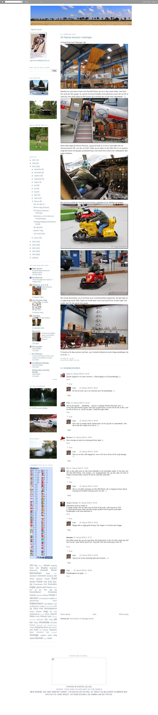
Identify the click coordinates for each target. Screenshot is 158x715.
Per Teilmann (37, 354)
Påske (36, 623)
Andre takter (36, 374)
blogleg (44, 568)
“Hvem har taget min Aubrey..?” (42, 280)
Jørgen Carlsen (72, 503)
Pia (67, 468)
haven (55, 587)
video (45, 638)
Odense (54, 616)
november (38, 172)
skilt (49, 627)
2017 (34, 160)
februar (37, 201)
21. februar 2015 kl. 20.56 (83, 437)
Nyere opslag (65, 614)
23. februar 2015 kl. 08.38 (88, 421)
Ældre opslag (123, 614)
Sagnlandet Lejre (41, 625)
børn (55, 573)
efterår (32, 579)
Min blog (53, 611)
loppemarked (49, 606)
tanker (50, 635)
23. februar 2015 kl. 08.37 (88, 388)
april (36, 195)
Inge (74, 388)
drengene (50, 576)
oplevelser (39, 619)
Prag (50, 619)
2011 (34, 251)
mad (41, 608)
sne (31, 630)
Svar (68, 379)
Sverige (34, 635)
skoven (54, 627)
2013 (34, 245)
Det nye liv (36, 331)
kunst (55, 601)
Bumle (54, 570)
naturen (53, 614)
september (38, 179)
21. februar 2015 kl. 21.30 (79, 468)
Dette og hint (37, 268)
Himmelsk (52, 592)
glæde (39, 587)
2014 (34, 242)
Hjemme (39, 595)
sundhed (54, 632)
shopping (39, 627)
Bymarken (36, 573)
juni (35, 188)
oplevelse (32, 619)
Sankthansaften (52, 625)
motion (42, 614)
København (36, 603)
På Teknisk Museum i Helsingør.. (76, 37)
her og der (35, 590)
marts (36, 198)
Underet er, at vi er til (40, 285)
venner (39, 638)
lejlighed (50, 604)
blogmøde (53, 568)
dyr (55, 576)
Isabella (52, 598)
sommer (45, 630)
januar (36, 238)
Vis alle (55, 379)
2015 (34, 166)
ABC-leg (33, 565)
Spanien (53, 630)
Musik (47, 614)
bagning (54, 565)
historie (33, 595)
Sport (31, 632)
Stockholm (39, 632)
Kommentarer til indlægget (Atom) (82, 619)
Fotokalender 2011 (40, 584)
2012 (34, 248)
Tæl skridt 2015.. (40, 234)
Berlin (32, 568)
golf (44, 587)
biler (37, 568)
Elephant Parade (42, 579)
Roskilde (44, 622)
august (37, 182)
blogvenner (33, 570)
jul (56, 598)
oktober (37, 176)
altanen (40, 565)
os (46, 619)
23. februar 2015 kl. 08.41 (88, 486)
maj (35, 192)
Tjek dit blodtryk (37, 365)
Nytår (49, 616)
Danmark (42, 576)
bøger (48, 573)
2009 (34, 258)
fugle (32, 587)
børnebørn (33, 576)
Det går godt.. (38, 227)
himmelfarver (35, 592)
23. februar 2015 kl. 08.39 (88, 452)
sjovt (46, 627)
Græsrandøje (36, 348)
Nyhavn (43, 616)
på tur (76, 360)
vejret (32, 638)
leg (45, 604)
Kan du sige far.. (39, 204)
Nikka (32, 616)
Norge (37, 616)
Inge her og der (36, 29)
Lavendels (36, 316)
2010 (34, 254)
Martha (32, 611)
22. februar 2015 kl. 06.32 (88, 503)
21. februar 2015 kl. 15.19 (80, 374)
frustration (52, 584)
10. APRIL (45, 302)
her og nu (50, 590)
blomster (44, 570)
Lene (68, 374)
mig (45, 611)
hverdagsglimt (44, 598)
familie (32, 582)
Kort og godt (37, 347)
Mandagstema (50, 608)
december (38, 169)
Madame (69, 437)
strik (47, 632)
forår (50, 582)
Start (94, 614)
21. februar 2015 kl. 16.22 (80, 403)
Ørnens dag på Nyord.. (42, 207)
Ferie (40, 581)
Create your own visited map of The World (79, 689)
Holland (45, 595)
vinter (49, 638)
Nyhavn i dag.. (39, 230)
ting (55, 635)
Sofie (36, 630)
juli (35, 185)
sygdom (43, 635)
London (42, 606)
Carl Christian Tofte (39, 300)
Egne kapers (46, 318)
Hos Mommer (37, 278)
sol (41, 630)
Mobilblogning (34, 614)
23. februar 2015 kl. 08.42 (88, 522)
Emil (71, 360)
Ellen (68, 403)
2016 (34, 163)
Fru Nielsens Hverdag (40, 363)
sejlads (32, 627)
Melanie (39, 612)
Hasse (49, 587)
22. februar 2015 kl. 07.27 (83, 537)
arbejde (46, 565)
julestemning (34, 601)
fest (45, 582)
